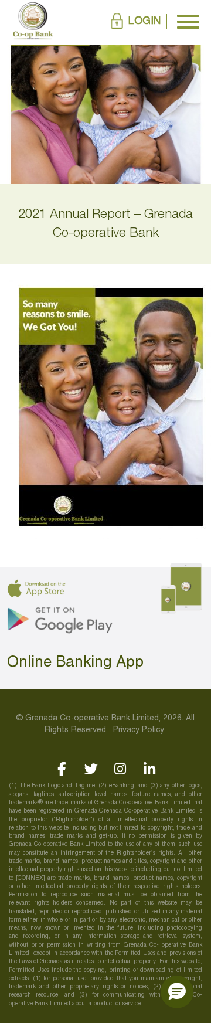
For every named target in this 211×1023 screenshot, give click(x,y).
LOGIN (144, 21)
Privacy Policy (139, 730)
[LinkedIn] (149, 769)
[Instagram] (120, 769)
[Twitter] (91, 769)
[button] (177, 992)
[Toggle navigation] (188, 22)
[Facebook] (62, 769)
